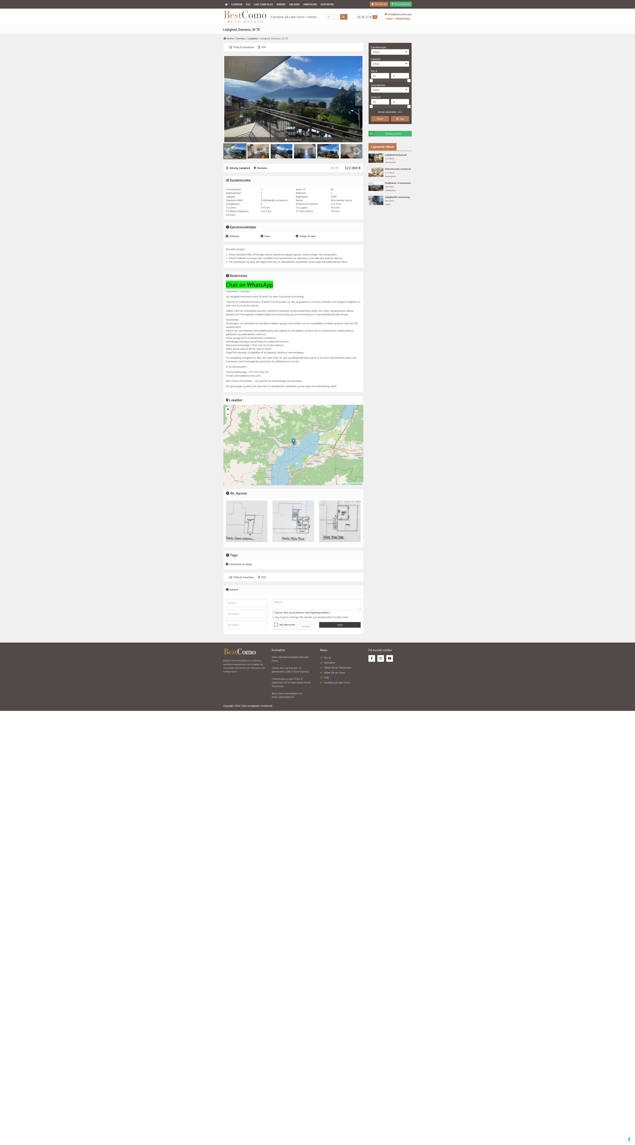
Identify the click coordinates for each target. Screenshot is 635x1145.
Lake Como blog (263, 4)
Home (230, 38)
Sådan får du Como (334, 672)
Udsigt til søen (307, 236)
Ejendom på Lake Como (337, 682)
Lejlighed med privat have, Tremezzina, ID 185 (398, 155)
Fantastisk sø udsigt (241, 564)
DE (363, 17)
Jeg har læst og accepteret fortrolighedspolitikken (302, 612)
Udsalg (234, 168)
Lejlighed (253, 38)
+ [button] (228, 409)
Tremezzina (402, 18)
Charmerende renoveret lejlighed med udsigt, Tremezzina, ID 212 (398, 169)
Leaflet (343, 484)
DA (375, 17)
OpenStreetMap (356, 484)
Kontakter (327, 4)
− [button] (228, 414)
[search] (343, 17)
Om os (327, 657)
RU (370, 17)
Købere (281, 4)
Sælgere (294, 4)
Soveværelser (378, 85)
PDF (263, 47)
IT (367, 17)
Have (267, 236)
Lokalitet (376, 59)
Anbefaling (310, 4)
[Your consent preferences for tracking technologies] (629, 1139)
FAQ (248, 4)
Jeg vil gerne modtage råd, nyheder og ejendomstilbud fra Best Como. (312, 617)
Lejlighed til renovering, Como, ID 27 (397, 197)
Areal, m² (376, 97)
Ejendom (236, 4)
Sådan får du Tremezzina (337, 667)
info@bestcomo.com (400, 14)
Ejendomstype (378, 47)
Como (389, 18)
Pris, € (374, 71)
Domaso (240, 38)
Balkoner (234, 236)
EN (359, 17)
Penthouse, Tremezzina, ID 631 (398, 183)
